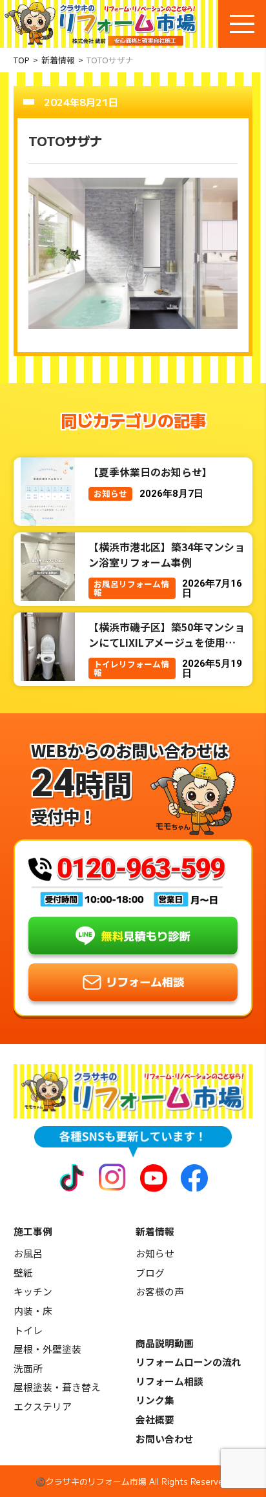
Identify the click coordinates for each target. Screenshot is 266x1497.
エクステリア (43, 1406)
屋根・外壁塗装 (47, 1349)
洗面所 (28, 1368)
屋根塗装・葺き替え (57, 1387)
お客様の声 (160, 1291)
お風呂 (28, 1253)
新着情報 (58, 60)
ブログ (150, 1272)
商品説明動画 (165, 1343)
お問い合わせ (165, 1438)
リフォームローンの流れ (188, 1361)
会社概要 (155, 1419)
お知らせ (155, 1253)
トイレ (28, 1330)
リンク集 (155, 1400)
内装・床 (33, 1310)
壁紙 (23, 1272)
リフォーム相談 (169, 1381)
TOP (22, 60)
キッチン (33, 1291)
